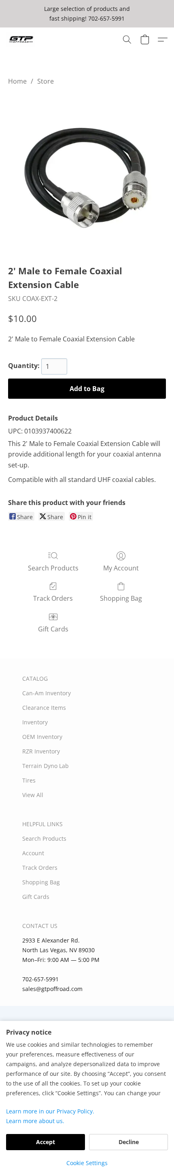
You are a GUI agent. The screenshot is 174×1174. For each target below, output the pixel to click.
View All (32, 795)
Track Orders (53, 598)
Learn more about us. (35, 1121)
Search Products (53, 568)
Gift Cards (53, 629)
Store (45, 81)
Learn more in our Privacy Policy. (50, 1111)
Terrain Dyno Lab (45, 766)
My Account (121, 568)
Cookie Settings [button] (87, 1163)
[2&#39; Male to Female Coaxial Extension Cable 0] (87, 173)
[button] (21, 39)
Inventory (35, 722)
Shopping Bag (121, 598)
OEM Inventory (42, 737)
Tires (29, 780)
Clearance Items (44, 707)
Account (33, 853)
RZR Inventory (41, 751)
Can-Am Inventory (46, 693)
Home (17, 81)
